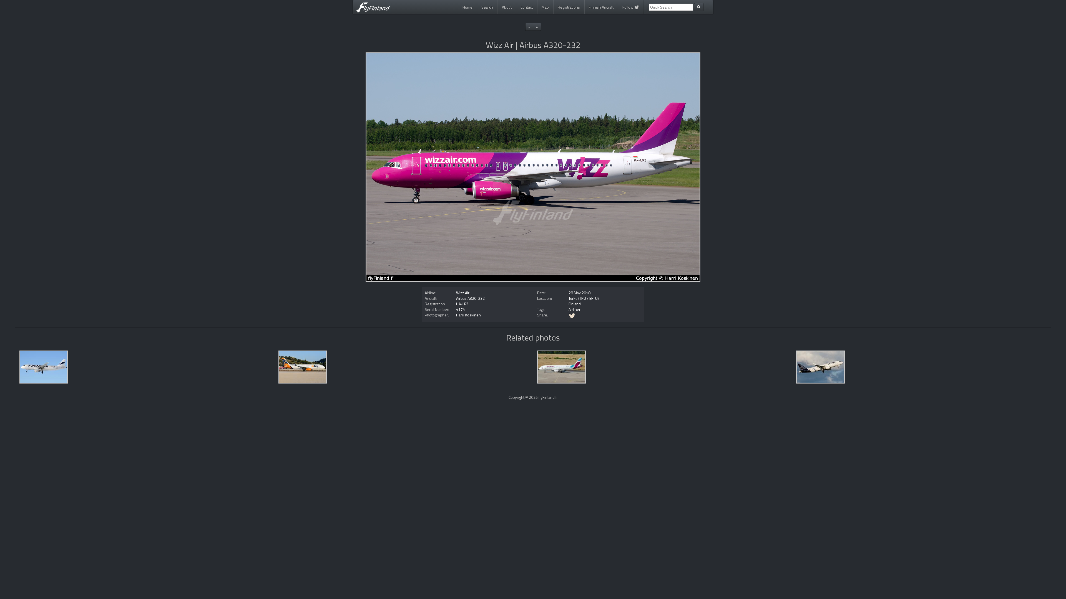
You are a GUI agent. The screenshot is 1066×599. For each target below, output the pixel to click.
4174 (460, 309)
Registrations (569, 7)
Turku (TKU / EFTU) (584, 298)
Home (467, 7)
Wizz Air (462, 293)
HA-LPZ (462, 304)
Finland (575, 304)
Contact (527, 7)
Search (487, 7)
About (507, 7)
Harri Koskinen (468, 315)
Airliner (574, 309)
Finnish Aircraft (601, 7)
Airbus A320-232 (470, 298)
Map (545, 7)
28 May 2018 (579, 293)
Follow (628, 7)
